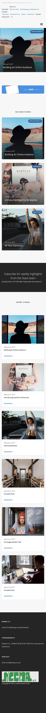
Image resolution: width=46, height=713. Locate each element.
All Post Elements (10, 446)
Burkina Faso (15, 14)
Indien (23, 14)
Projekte (4, 12)
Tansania (5, 14)
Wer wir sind (14, 9)
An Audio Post (9, 494)
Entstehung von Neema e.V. (29, 9)
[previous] (2, 50)
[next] (44, 50)
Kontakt (38, 14)
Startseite (5, 9)
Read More (8, 356)
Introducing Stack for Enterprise (16, 397)
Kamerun (30, 14)
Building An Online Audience (15, 350)
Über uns (13, 7)
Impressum (5, 17)
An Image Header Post (12, 542)
